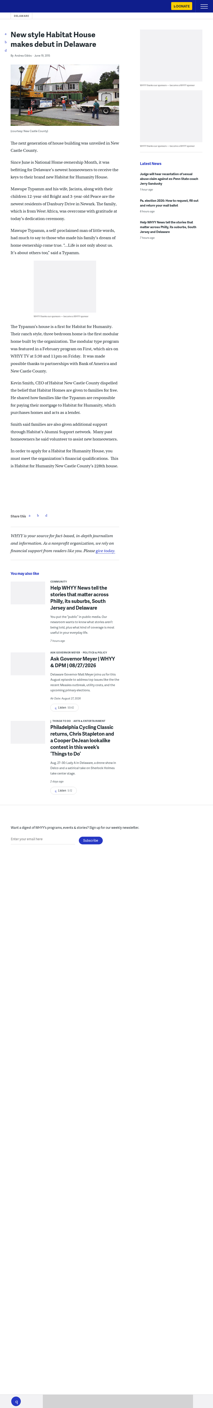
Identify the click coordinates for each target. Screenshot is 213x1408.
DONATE (183, 6)
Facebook (29, 515)
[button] (16, 1401)
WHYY (15, 6)
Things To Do (61, 721)
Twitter (38, 515)
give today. (105, 550)
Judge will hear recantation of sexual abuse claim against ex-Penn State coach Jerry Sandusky (169, 179)
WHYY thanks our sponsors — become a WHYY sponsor (61, 316)
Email (46, 515)
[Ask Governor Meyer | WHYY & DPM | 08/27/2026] (28, 665)
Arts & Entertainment (89, 721)
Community (58, 581)
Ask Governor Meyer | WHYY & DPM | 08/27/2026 (82, 662)
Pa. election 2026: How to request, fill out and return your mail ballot (169, 203)
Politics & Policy (95, 652)
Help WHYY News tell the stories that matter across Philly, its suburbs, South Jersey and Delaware (79, 597)
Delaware (21, 16)
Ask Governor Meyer (65, 652)
